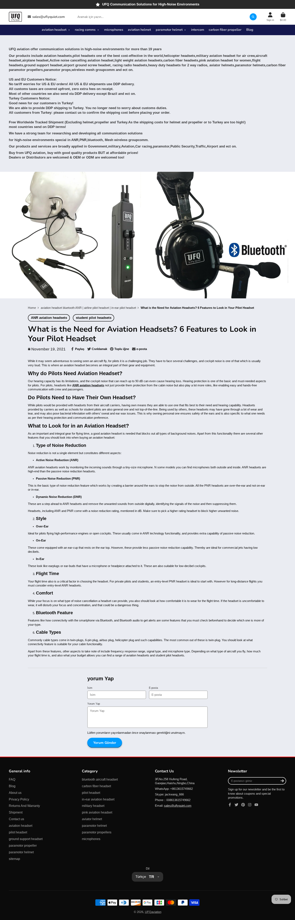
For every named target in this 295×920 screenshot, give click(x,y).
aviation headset (54, 30)
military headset (93, 805)
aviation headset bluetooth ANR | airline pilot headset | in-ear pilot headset (88, 307)
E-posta (153, 687)
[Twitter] (236, 804)
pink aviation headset (97, 812)
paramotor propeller (23, 845)
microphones (113, 30)
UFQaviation (153, 912)
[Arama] (253, 16)
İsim (89, 687)
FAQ (12, 779)
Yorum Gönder (104, 742)
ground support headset (26, 839)
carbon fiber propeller (225, 30)
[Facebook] (230, 804)
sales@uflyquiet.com (48, 16)
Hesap (270, 16)
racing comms (85, 30)
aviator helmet (92, 819)
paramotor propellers (96, 832)
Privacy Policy (19, 799)
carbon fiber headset (96, 786)
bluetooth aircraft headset (100, 779)
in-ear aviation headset (98, 799)
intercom (197, 30)
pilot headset (18, 832)
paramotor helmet (169, 30)
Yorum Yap (93, 703)
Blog (249, 30)
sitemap (14, 859)
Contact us (16, 819)
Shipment (15, 812)
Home (32, 307)
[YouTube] (256, 804)
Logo (15, 17)
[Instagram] (249, 804)
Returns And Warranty (24, 805)
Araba (283, 16)
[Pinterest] (243, 804)
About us (15, 792)
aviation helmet (139, 30)
